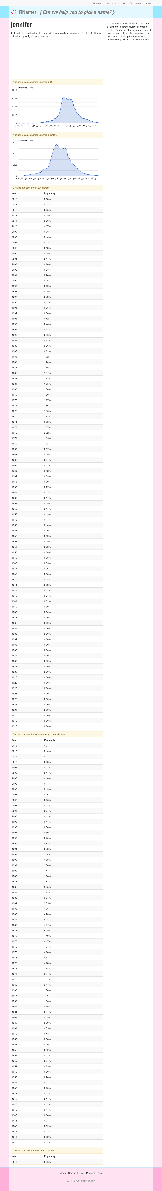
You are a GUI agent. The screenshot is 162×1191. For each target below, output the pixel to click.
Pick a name (97, 3)
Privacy (90, 1172)
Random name (136, 3)
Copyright (73, 1172)
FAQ (82, 1172)
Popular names (113, 3)
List (124, 3)
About (63, 1172)
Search (148, 3)
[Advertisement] (57, 61)
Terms (99, 1172)
